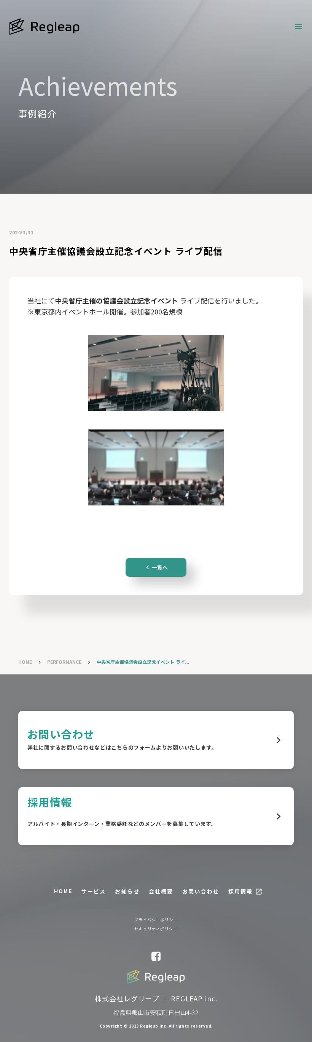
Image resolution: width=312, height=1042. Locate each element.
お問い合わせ (200, 891)
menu (298, 26)
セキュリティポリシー (156, 928)
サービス (93, 891)
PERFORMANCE (64, 662)
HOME (25, 662)
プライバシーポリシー (156, 919)
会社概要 (161, 891)
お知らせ (127, 891)
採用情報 (240, 891)
